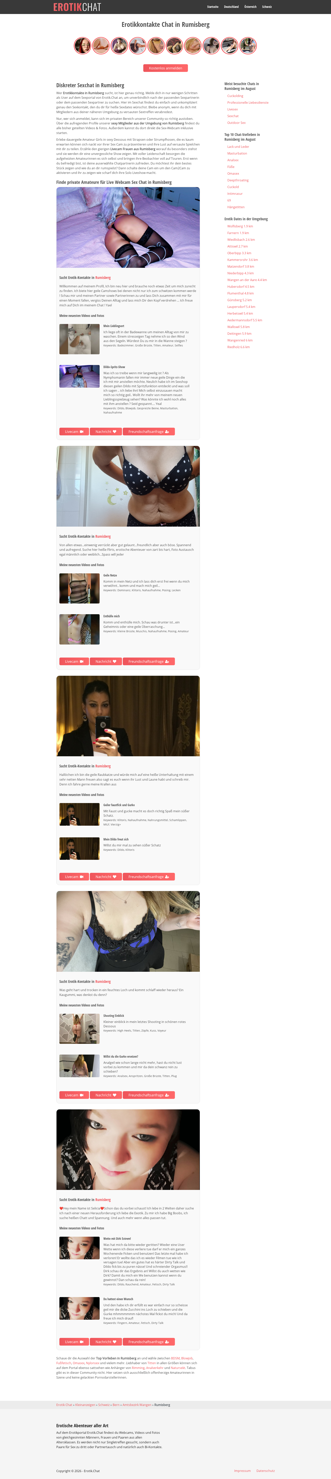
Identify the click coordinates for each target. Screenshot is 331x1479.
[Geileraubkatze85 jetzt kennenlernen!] (128, 716)
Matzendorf (240, 266)
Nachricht (103, 431)
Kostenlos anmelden (165, 68)
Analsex (232, 160)
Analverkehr (155, 1368)
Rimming (138, 1368)
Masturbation (237, 153)
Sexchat (233, 116)
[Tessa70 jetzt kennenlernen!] (128, 486)
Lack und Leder (238, 147)
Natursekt (178, 1368)
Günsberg (239, 300)
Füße (230, 167)
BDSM (175, 1358)
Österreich (250, 7)
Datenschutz (265, 1471)
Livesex (232, 109)
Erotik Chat (64, 1405)
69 (229, 200)
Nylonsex (92, 1363)
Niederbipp (240, 273)
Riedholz (238, 347)
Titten (151, 1363)
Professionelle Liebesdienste (248, 102)
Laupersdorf (241, 307)
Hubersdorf (240, 286)
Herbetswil (240, 313)
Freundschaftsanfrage (146, 431)
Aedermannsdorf (244, 320)
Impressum (242, 1471)
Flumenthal (240, 293)
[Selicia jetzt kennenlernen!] (128, 1149)
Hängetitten (236, 207)
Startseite (212, 7)
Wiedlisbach (241, 240)
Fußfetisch (63, 1363)
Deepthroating (238, 180)
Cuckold (233, 187)
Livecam (71, 431)
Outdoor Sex (236, 123)
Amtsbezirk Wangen (137, 1405)
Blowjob (187, 1358)
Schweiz (267, 7)
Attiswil (237, 246)
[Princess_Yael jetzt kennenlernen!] (128, 227)
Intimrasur (235, 194)
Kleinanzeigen (85, 1405)
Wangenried (240, 340)
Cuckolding (235, 96)
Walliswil (238, 327)
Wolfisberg (240, 226)
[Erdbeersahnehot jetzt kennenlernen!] (128, 931)
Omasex (78, 1363)
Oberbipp (239, 253)
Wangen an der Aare (247, 280)
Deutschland (231, 7)
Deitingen (239, 333)
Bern (116, 1405)
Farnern (238, 233)
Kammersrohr (242, 260)
